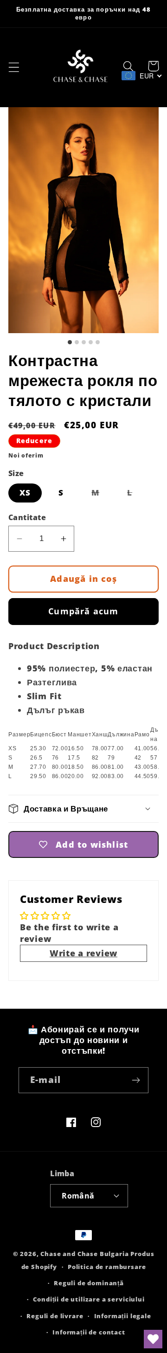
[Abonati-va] (135, 1080)
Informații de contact (88, 1332)
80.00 (60, 767)
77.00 (116, 748)
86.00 (100, 767)
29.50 (38, 776)
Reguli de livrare (54, 1316)
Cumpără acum (83, 611)
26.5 (36, 757)
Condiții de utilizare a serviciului (88, 1299)
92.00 (100, 776)
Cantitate (27, 517)
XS (25, 492)
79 (111, 757)
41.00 (143, 748)
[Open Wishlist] (153, 1339)
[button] (14, 67)
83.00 (116, 776)
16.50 (76, 748)
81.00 (116, 767)
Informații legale (122, 1316)
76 (55, 757)
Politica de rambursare (107, 1267)
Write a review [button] (83, 953)
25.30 (38, 748)
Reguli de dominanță (89, 1283)
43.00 (143, 767)
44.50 (143, 776)
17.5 (74, 757)
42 (138, 757)
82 (95, 757)
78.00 (100, 748)
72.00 (60, 748)
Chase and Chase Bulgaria (84, 1254)
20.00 (76, 776)
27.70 (38, 767)
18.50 (76, 767)
